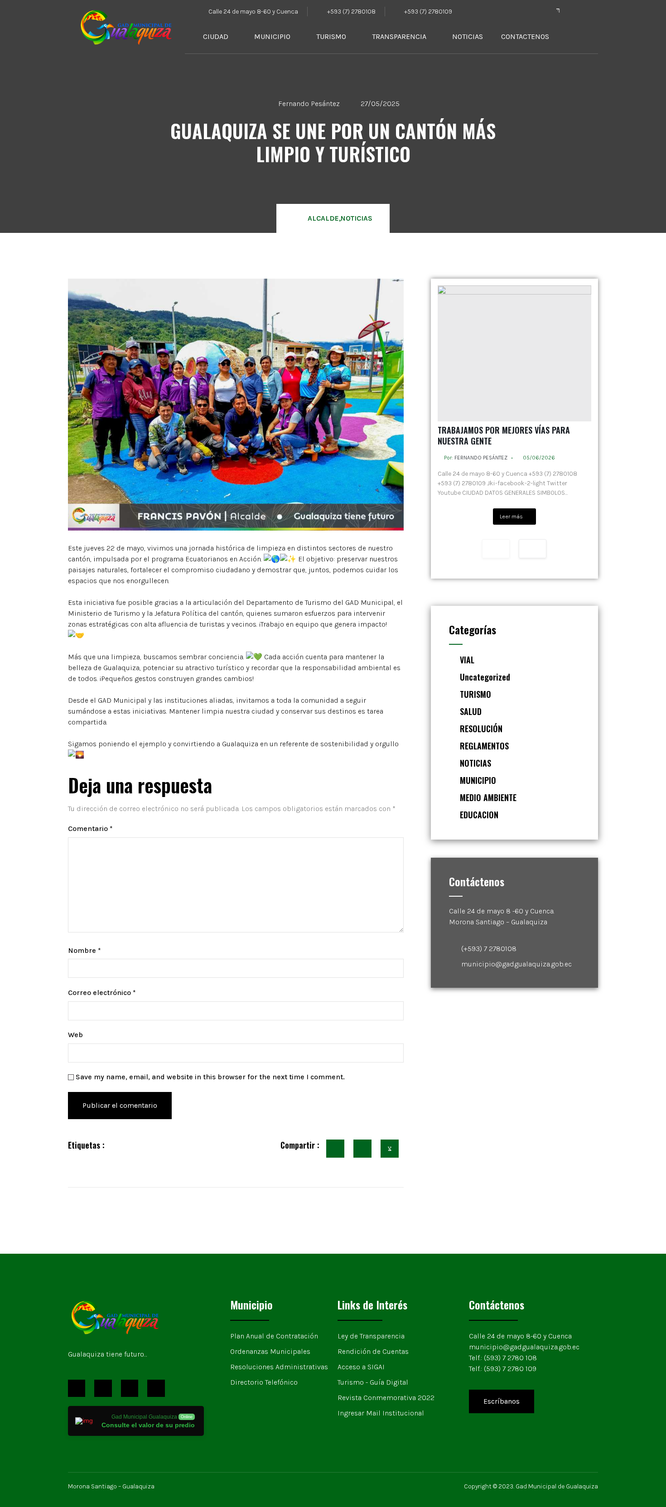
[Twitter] (576, 10)
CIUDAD (215, 36)
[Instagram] (129, 1388)
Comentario (90, 828)
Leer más (511, 516)
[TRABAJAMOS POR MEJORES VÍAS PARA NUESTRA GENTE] (515, 353)
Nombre (84, 950)
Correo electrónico (102, 992)
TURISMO (331, 36)
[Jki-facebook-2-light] (558, 10)
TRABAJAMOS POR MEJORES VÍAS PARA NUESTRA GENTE (504, 435)
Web (75, 1034)
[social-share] (335, 1149)
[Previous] (496, 548)
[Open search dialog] (587, 37)
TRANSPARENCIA (399, 36)
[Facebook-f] (76, 1388)
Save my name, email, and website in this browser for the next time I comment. (210, 1076)
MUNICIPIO (272, 36)
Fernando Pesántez (480, 457)
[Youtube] (594, 10)
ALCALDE (323, 218)
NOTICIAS (467, 36)
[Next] (532, 548)
